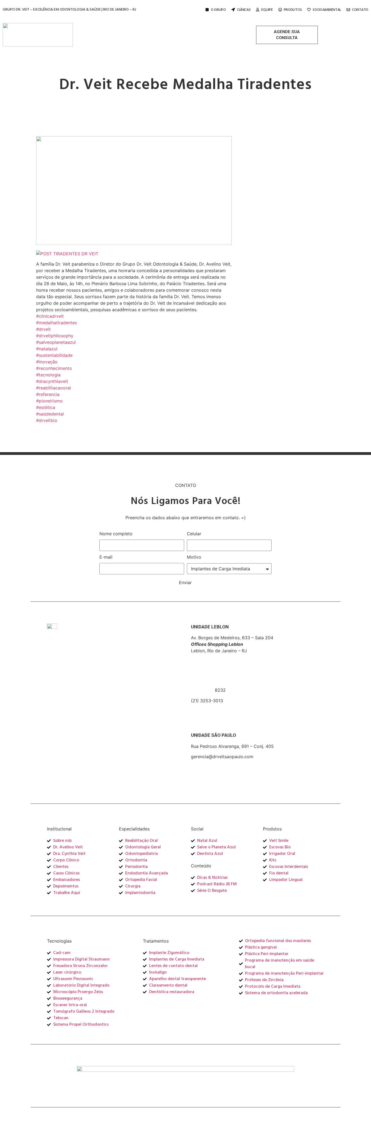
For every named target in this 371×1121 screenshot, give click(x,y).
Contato (360, 10)
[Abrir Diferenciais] (161, 29)
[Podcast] (354, 39)
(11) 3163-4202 (206, 769)
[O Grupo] (207, 9)
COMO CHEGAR (207, 715)
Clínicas (244, 10)
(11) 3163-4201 (206, 763)
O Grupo (218, 10)
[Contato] (348, 9)
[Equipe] (257, 9)
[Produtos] (280, 9)
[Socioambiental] (309, 9)
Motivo (194, 557)
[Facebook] (344, 31)
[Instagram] (335, 31)
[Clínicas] (233, 9)
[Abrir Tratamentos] (199, 29)
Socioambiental (327, 10)
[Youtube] (354, 31)
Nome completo (116, 533)
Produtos (293, 10)
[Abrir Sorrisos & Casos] (244, 29)
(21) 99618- (203, 690)
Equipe (267, 10)
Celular (194, 533)
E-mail (105, 557)
